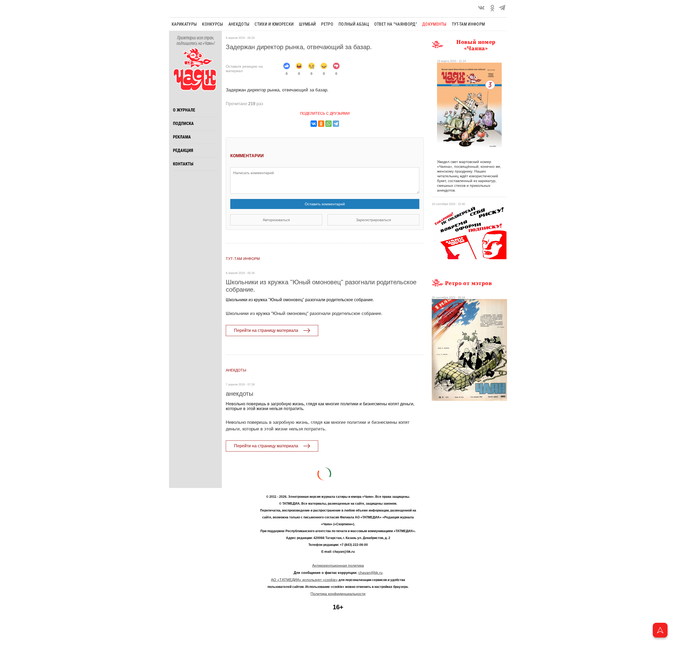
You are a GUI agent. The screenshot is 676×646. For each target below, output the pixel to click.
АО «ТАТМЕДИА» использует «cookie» (304, 580)
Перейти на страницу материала (266, 330)
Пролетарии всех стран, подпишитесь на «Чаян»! (195, 41)
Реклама (182, 137)
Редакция (183, 150)
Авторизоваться (276, 220)
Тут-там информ (468, 24)
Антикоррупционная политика (338, 565)
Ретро (327, 24)
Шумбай (307, 24)
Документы (434, 24)
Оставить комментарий (325, 204)
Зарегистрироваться (373, 220)
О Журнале (184, 110)
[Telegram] (502, 8)
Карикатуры (184, 24)
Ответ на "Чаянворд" (395, 24)
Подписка (183, 123)
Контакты (183, 163)
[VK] (481, 8)
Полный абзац (354, 24)
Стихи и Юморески (274, 24)
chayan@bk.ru (370, 572)
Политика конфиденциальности (338, 594)
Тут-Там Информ (243, 259)
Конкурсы (212, 24)
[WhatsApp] (328, 123)
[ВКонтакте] (314, 123)
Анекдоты (239, 24)
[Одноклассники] (321, 123)
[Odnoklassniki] (492, 8)
